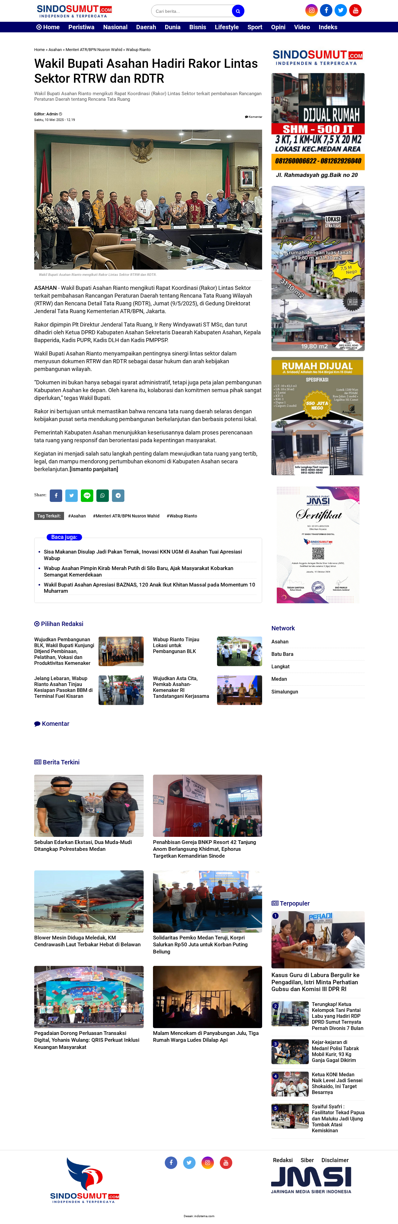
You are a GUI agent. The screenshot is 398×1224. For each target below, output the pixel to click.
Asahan (55, 49)
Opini (278, 27)
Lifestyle (227, 27)
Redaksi (283, 1160)
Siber (307, 1160)
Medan (279, 679)
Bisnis (197, 27)
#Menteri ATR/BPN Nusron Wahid (126, 515)
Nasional (115, 27)
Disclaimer (335, 1160)
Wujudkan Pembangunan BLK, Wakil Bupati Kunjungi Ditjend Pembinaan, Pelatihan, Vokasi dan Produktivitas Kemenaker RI (64, 654)
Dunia (173, 27)
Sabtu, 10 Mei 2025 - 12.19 (54, 120)
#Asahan (77, 515)
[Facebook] (56, 495)
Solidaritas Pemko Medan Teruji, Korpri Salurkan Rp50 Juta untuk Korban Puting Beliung (200, 944)
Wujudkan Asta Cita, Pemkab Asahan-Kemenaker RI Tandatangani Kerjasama (181, 687)
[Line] (87, 495)
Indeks (328, 27)
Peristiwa (81, 27)
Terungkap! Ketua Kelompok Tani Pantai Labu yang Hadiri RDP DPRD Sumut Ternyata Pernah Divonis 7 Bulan (337, 1016)
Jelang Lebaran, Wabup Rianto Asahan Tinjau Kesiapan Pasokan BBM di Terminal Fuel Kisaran (63, 687)
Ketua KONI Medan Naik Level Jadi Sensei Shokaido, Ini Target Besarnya (337, 1084)
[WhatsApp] (102, 495)
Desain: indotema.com (199, 1216)
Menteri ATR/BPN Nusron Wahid (94, 49)
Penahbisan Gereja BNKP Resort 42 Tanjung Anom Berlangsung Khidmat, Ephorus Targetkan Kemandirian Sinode (204, 849)
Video (302, 27)
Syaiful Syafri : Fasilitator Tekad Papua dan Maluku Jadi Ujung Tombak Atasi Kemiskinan (338, 1119)
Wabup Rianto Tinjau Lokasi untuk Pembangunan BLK (176, 645)
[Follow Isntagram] (207, 1163)
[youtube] (355, 10)
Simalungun (284, 692)
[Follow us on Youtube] (226, 1163)
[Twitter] (71, 495)
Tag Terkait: (49, 515)
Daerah (146, 27)
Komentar (255, 116)
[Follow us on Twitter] (189, 1163)
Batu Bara (282, 654)
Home (51, 27)
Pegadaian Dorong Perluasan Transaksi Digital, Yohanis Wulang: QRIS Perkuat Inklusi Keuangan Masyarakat (86, 1040)
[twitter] (341, 10)
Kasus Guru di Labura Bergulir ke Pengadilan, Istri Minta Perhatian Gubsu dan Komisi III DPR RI (315, 982)
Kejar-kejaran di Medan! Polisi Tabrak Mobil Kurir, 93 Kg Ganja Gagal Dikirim (335, 1051)
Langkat (280, 667)
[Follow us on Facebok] (171, 1163)
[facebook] (326, 10)
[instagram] (311, 10)
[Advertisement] (318, 796)
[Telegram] (118, 495)
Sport (255, 27)
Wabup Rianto (138, 49)
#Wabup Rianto (182, 515)
